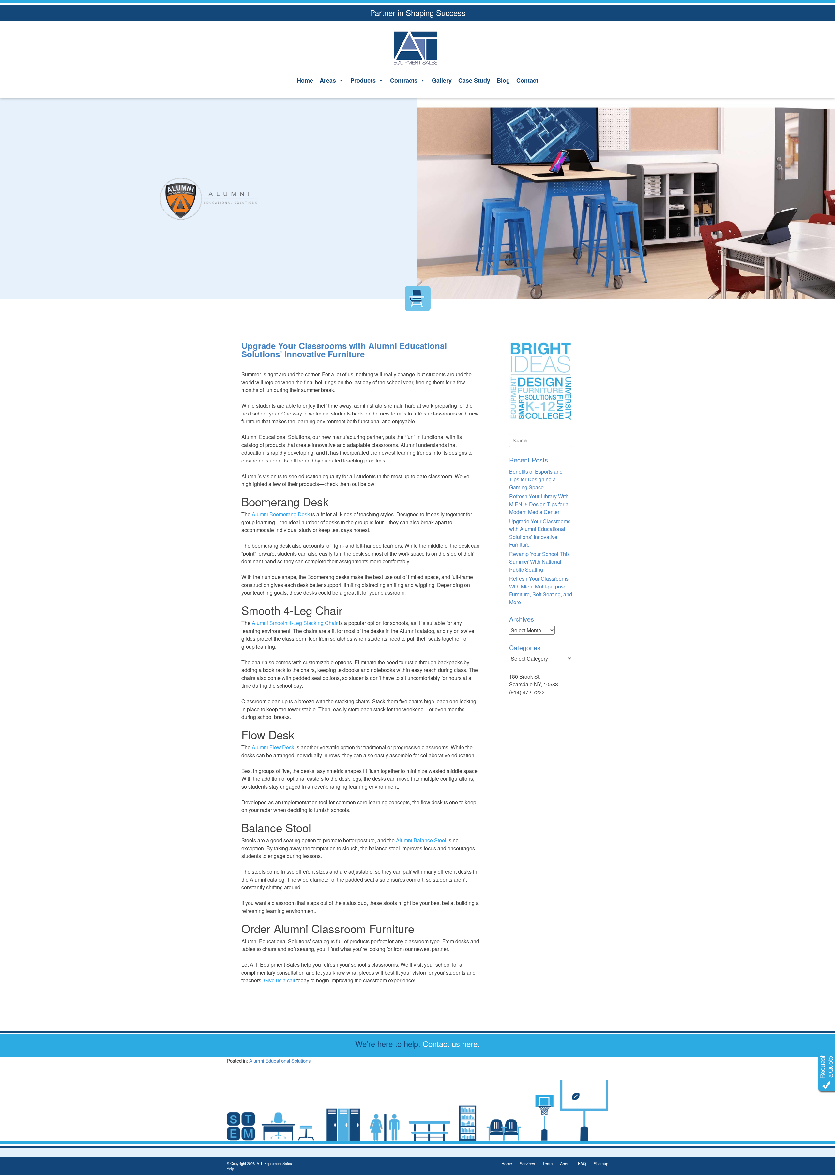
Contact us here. (451, 1043)
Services (527, 1164)
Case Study (474, 80)
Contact (527, 80)
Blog (503, 80)
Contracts (404, 80)
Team (547, 1164)
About (565, 1164)
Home (305, 80)
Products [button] (363, 80)
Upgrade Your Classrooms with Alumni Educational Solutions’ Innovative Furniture (539, 532)
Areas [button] (328, 80)
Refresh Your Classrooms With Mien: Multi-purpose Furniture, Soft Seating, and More (540, 590)
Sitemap (601, 1164)
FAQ (582, 1164)
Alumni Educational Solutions (280, 1060)
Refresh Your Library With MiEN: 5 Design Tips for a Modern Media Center (539, 504)
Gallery (442, 80)
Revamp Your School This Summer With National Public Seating (539, 561)
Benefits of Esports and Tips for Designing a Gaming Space (536, 479)
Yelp (230, 1168)
